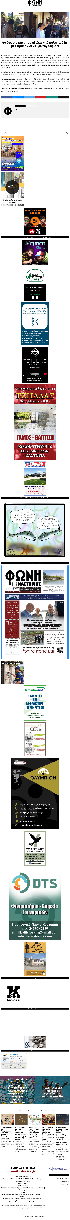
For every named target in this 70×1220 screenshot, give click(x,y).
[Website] (16, 110)
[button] (67, 133)
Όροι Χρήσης (64, 1181)
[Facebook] (22, 1192)
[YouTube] (24, 1192)
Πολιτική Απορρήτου (62, 1178)
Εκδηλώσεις (32, 50)
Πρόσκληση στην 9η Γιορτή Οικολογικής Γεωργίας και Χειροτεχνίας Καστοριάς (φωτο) (34, 1133)
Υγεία (47, 50)
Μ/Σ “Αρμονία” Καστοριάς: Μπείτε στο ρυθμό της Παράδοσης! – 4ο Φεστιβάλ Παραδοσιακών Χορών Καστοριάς (48, 1134)
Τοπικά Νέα (40, 50)
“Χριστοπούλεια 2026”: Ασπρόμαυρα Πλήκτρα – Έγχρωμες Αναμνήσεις (7, 1132)
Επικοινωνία (65, 1184)
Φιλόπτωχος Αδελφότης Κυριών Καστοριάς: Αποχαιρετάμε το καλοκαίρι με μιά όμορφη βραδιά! (21, 1133)
